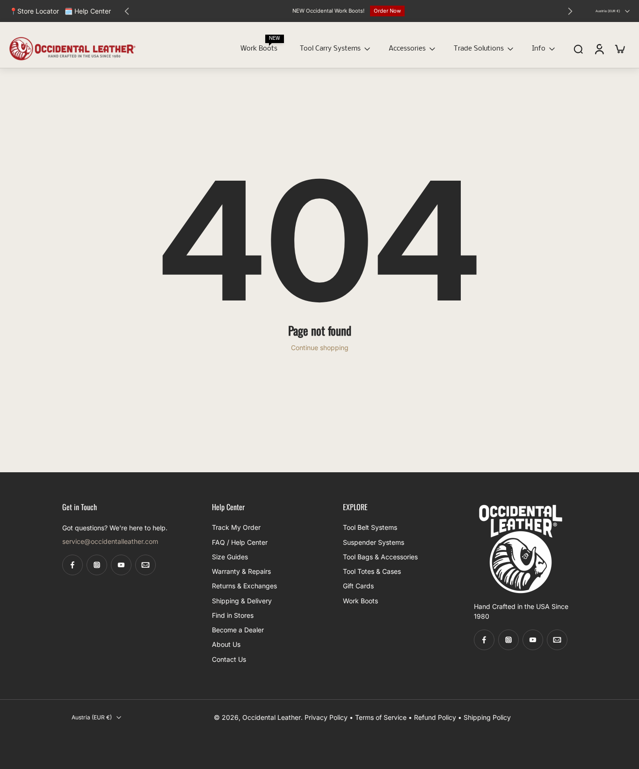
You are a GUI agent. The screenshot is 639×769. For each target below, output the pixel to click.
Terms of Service (381, 717)
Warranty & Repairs (241, 571)
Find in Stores (233, 615)
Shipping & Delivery (242, 600)
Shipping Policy (487, 717)
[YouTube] (121, 565)
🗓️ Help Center (88, 11)
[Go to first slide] (570, 11)
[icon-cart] (619, 48)
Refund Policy (435, 717)
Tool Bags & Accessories (380, 557)
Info (538, 48)
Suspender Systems (373, 542)
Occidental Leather (271, 717)
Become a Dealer (238, 630)
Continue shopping (320, 348)
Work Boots (258, 48)
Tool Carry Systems (330, 48)
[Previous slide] (126, 11)
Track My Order (236, 527)
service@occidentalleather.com (110, 541)
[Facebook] (72, 565)
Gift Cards (358, 586)
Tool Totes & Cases (372, 571)
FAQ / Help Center (240, 542)
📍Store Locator (34, 11)
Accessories (407, 48)
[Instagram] (97, 565)
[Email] (145, 565)
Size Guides (230, 557)
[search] (578, 49)
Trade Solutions (479, 48)
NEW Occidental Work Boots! (328, 10)
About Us (226, 644)
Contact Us (229, 659)
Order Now (387, 10)
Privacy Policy (326, 717)
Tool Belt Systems (370, 527)
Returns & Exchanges (244, 586)
